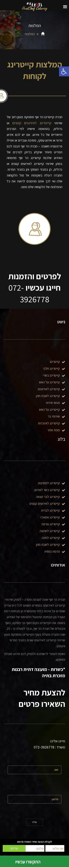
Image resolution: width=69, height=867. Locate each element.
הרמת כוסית (52, 551)
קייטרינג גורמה (50, 524)
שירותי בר (54, 416)
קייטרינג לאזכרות (49, 423)
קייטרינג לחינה (51, 538)
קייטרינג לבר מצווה (48, 496)
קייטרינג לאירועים (49, 389)
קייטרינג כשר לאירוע (47, 490)
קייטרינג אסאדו (50, 517)
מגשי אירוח (53, 402)
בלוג (61, 439)
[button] (64, 71)
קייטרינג (55, 361)
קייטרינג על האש (49, 382)
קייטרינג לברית (50, 510)
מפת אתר (53, 430)
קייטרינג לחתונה (50, 531)
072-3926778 (44, 747)
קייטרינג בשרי (51, 375)
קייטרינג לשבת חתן (48, 544)
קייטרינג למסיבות (49, 483)
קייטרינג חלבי (51, 368)
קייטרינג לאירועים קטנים (31, 122)
